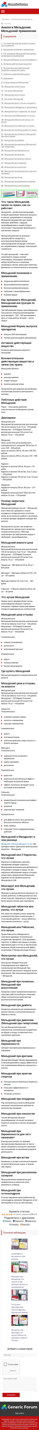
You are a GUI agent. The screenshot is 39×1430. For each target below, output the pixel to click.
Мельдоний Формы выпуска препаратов (19, 60)
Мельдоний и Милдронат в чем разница (19, 107)
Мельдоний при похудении (13, 163)
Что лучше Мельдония (12, 91)
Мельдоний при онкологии (13, 167)
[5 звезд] (12, 1214)
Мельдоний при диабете (12, 140)
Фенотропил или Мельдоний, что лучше (19, 130)
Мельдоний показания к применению (17, 50)
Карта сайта (19, 1413)
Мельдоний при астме (11, 177)
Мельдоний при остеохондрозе (15, 186)
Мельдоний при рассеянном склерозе (18, 182)
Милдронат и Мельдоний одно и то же (16, 844)
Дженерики (7, 78)
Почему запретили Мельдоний (14, 82)
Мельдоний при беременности (15, 151)
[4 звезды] (9, 1214)
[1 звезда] (3, 1214)
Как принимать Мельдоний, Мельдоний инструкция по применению (18, 55)
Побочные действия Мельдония (15, 74)
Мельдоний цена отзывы (13, 95)
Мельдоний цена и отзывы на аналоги (18, 103)
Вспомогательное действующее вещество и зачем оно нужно (15, 69)
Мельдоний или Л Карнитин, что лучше (18, 111)
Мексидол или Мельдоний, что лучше (18, 116)
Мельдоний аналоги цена (13, 87)
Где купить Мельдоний (12, 99)
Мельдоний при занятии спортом (16, 159)
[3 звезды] (7, 1214)
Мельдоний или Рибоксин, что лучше (17, 126)
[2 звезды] (5, 1214)
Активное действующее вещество (16, 64)
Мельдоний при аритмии (12, 155)
